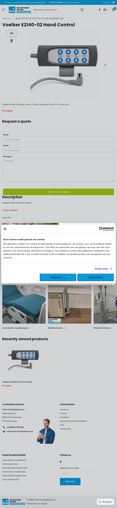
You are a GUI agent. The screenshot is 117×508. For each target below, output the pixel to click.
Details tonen (101, 268)
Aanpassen (56, 277)
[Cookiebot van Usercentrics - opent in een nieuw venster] (101, 229)
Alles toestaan (95, 277)
